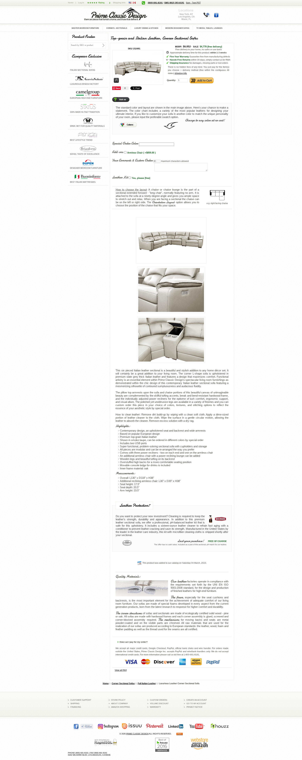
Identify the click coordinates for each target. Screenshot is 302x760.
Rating (101, 3)
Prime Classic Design (137, 734)
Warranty (155, 707)
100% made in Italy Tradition (85, 112)
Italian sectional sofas (82, 70)
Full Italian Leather (147, 683)
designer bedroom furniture (86, 168)
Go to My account (196, 703)
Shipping (75, 703)
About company (119, 703)
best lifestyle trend (81, 140)
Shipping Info (119, 3)
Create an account (196, 700)
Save (118, 88)
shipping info (181, 73)
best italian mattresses (82, 182)
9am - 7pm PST (193, 3)
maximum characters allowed (174, 161)
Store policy (118, 700)
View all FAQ (121, 670)
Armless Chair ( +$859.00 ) (141, 152)
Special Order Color (125, 143)
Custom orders (158, 700)
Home (70, 3)
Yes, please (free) (141, 178)
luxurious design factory (84, 84)
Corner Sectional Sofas (123, 683)
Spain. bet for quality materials (87, 126)
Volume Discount (159, 703)
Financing (75, 707)
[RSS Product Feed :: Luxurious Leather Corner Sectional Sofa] (179, 734)
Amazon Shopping (120, 707)
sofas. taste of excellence (84, 154)
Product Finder (83, 36)
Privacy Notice (194, 707)
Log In (81, 3)
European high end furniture (86, 98)
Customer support (80, 700)
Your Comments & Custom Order (132, 160)
